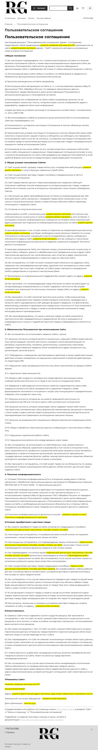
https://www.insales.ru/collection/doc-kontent (42, 720)
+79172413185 (87, 18)
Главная (9, 24)
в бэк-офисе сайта (65, 709)
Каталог (41, 8)
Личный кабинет (43, 18)
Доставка (22, 18)
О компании (10, 18)
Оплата (31, 18)
